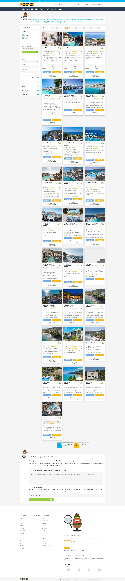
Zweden (22, 548)
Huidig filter (25, 31)
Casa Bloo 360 (47, 95)
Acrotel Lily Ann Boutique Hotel (71, 143)
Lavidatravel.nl (95, 112)
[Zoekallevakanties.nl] (27, 4)
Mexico (21, 538)
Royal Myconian (90, 142)
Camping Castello (69, 342)
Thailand (44, 543)
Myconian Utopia (69, 182)
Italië (43, 533)
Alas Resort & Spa (69, 95)
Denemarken (44, 523)
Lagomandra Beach (91, 47)
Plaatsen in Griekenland (27, 82)
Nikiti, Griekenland (72, 224)
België (43, 518)
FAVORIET (47, 72)
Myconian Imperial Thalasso (91, 183)
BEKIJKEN (57, 72)
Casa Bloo (67, 47)
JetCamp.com (73, 362)
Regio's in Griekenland (27, 77)
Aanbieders (76, 4)
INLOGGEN (96, 1)
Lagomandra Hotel (69, 305)
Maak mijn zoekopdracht (42, 500)
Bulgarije (22, 520)
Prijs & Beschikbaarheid (27, 57)
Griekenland (92, 9)
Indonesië (22, 533)
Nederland (44, 538)
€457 (54, 68)
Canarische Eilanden (46, 520)
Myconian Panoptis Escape (48, 183)
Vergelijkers (68, 4)
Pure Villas (89, 382)
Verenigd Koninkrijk (46, 545)
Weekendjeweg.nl (94, 322)
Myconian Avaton (47, 264)
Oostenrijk (22, 540)
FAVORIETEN (89, 1)
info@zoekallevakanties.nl (71, 566)
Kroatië (21, 535)
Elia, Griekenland (72, 96)
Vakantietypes (25, 90)
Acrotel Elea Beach (48, 142)
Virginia (45, 47)
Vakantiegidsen (58, 4)
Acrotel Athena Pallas (70, 223)
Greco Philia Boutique (92, 223)
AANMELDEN (102, 1)
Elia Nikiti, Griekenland (48, 96)
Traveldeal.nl (73, 240)
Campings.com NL (94, 358)
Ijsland (43, 530)
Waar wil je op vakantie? (27, 46)
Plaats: (23, 37)
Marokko (44, 535)
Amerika (22, 518)
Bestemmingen (86, 4)
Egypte (43, 525)
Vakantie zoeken (26, 43)
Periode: (23, 64)
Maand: (23, 59)
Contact (81, 579)
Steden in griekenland (97, 4)
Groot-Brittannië (23, 530)
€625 (54, 115)
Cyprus (21, 523)
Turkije (21, 545)
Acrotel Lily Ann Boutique (50, 305)
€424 (96, 68)
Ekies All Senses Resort (49, 418)
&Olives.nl (73, 112)
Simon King (46, 382)
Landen (23, 86)
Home (87, 9)
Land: (23, 34)
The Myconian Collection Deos (68, 265)
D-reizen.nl (52, 75)
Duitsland (22, 525)
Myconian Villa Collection (47, 224)
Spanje (21, 543)
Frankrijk (22, 528)
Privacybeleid (75, 579)
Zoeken (29, 52)
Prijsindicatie (24, 69)
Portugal (44, 540)
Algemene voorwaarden (64, 579)
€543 (75, 68)
